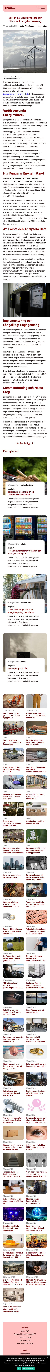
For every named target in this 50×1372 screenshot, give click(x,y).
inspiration (42, 26)
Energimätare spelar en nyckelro (16, 94)
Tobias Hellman (27, 603)
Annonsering (25, 1354)
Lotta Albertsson (27, 26)
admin (23, 544)
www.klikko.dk (27, 1343)
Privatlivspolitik (28, 1368)
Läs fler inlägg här (25, 443)
